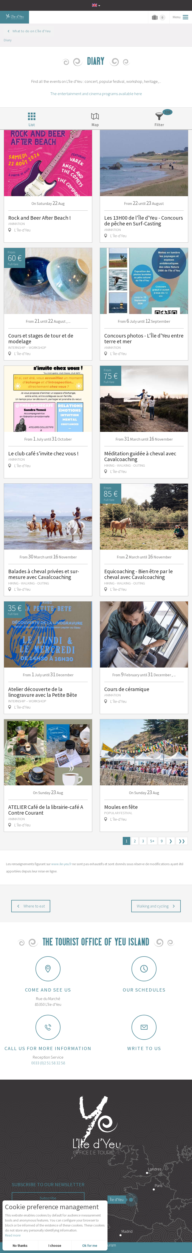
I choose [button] (54, 1245)
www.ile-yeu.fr (61, 864)
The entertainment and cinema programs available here (96, 93)
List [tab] (31, 124)
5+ (152, 840)
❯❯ (181, 840)
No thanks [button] (20, 1245)
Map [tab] (95, 124)
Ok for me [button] (89, 1245)
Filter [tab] (159, 124)
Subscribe (48, 1197)
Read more (12, 1235)
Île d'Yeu (117, 1199)
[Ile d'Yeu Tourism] (96, 1128)
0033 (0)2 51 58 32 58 (48, 1062)
